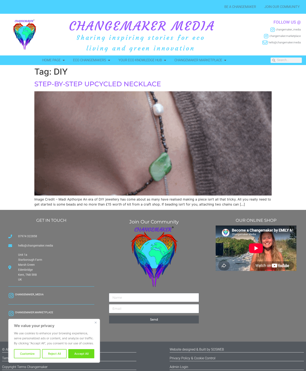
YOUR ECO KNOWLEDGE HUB (140, 60)
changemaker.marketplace (34, 312)
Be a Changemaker (240, 7)
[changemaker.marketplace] (11, 313)
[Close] (95, 322)
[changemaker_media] (11, 295)
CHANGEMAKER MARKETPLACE (198, 60)
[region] (54, 341)
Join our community (282, 7)
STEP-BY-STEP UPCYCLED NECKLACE (97, 84)
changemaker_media (29, 294)
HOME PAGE (51, 60)
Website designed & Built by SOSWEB (197, 349)
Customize (27, 353)
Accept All (81, 353)
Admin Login (179, 367)
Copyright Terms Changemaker (24, 367)
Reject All (54, 353)
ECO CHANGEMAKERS (89, 60)
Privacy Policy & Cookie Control (192, 358)
